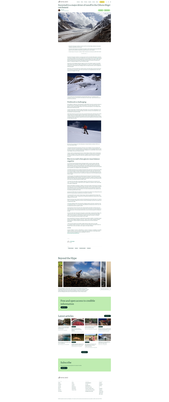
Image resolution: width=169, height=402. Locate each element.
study (97, 58)
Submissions (74, 388)
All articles (84, 352)
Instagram (100, 384)
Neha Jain (62, 9)
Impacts (73, 385)
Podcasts (85, 1)
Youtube (100, 385)
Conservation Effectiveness (89, 389)
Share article (107, 10)
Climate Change (70, 248)
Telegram (100, 389)
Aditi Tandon (72, 241)
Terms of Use (74, 389)
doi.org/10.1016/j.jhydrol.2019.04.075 (73, 233)
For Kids (86, 384)
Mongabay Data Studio (89, 391)
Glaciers (76, 248)
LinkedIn (100, 382)
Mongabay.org (87, 385)
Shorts (97, 1)
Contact (73, 384)
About (73, 382)
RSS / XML (101, 394)
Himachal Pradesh (82, 248)
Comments (101, 10)
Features (78, 1)
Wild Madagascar (88, 382)
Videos (82, 1)
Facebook (100, 388)
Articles (93, 1)
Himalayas (88, 248)
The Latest (60, 391)
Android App (101, 391)
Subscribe (102, 1)
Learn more (63, 307)
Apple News (101, 392)
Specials (89, 1)
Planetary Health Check (89, 388)
